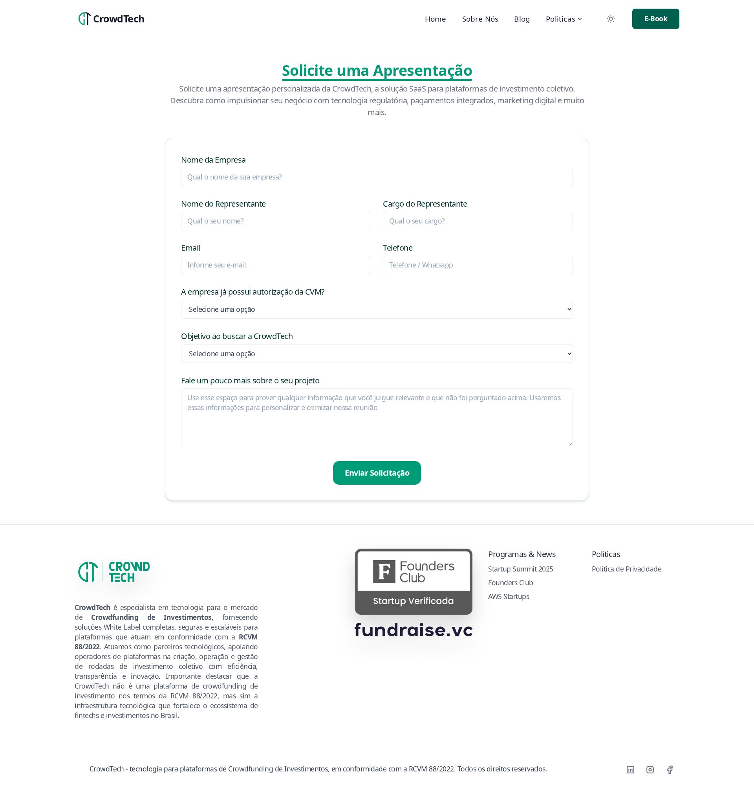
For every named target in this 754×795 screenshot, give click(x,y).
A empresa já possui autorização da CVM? (253, 291)
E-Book (655, 18)
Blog (522, 19)
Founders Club (510, 582)
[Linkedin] (630, 769)
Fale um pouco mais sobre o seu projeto (250, 380)
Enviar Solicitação (377, 472)
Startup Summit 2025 (520, 568)
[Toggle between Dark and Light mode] (610, 19)
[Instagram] (650, 769)
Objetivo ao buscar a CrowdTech (237, 336)
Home (436, 19)
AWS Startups (508, 596)
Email (190, 247)
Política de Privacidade (627, 568)
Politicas (560, 19)
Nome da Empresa (213, 159)
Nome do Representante (223, 203)
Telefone (397, 247)
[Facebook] (669, 769)
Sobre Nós (480, 19)
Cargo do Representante (425, 203)
